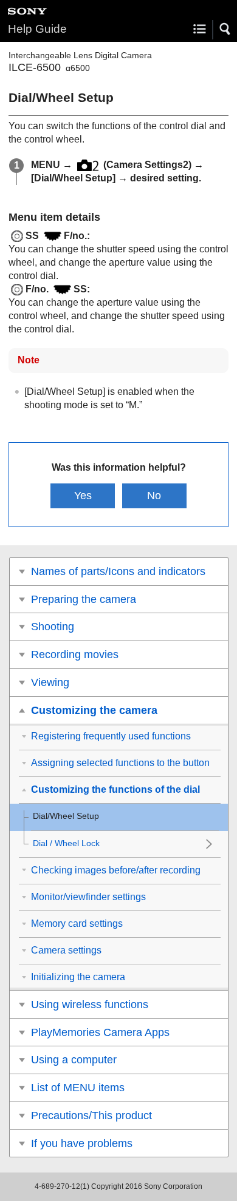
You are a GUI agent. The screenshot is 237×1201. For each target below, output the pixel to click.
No (154, 495)
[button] (225, 29)
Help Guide (37, 28)
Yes (83, 495)
